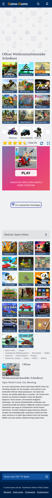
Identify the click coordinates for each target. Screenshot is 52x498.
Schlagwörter (30, 492)
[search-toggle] (38, 4)
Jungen (21, 350)
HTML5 (34, 358)
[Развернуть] (48, 143)
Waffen (47, 353)
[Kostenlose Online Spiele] (18, 4)
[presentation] (4, 132)
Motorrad (8, 356)
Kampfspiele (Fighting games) (17, 353)
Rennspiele (36, 353)
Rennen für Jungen (13, 358)
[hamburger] (3, 4)
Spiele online (10, 350)
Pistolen (33, 356)
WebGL (43, 358)
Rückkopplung (43, 492)
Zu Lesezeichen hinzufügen (28, 205)
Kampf (26, 358)
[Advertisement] (39, 29)
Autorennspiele (21, 356)
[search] (47, 476)
